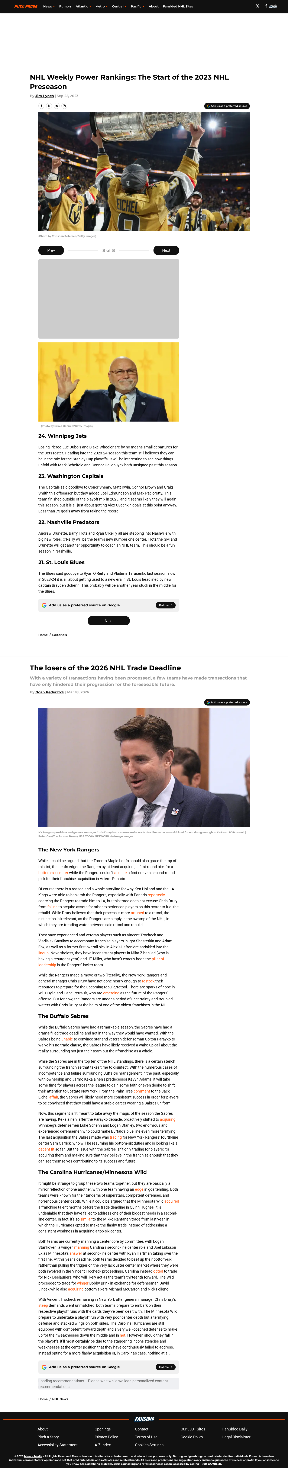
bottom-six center (53, 872)
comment (142, 1091)
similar (86, 1219)
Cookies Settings (149, 1445)
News (47, 6)
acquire (120, 872)
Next (166, 250)
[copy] (64, 106)
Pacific (136, 6)
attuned (137, 913)
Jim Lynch (44, 96)
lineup (43, 953)
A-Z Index (103, 1445)
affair (53, 1097)
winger (82, 1283)
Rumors (65, 6)
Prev (51, 250)
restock (148, 981)
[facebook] (266, 6)
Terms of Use (146, 1437)
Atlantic (82, 6)
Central (117, 6)
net (122, 1335)
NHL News (60, 1399)
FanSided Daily (234, 1429)
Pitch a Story (48, 1437)
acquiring (167, 1119)
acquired (171, 1201)
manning (81, 1247)
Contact (141, 1429)
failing (52, 907)
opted (158, 1271)
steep (43, 1305)
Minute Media (33, 1456)
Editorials (59, 635)
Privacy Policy (106, 1437)
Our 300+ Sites (193, 1429)
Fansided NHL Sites (178, 6)
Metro (100, 6)
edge (139, 1189)
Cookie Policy (192, 1437)
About (154, 6)
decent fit (46, 1149)
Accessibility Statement (58, 1445)
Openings (103, 1429)
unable (67, 1039)
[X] (257, 6)
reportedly (156, 895)
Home (43, 635)
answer (75, 1253)
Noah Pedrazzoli (49, 692)
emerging (111, 993)
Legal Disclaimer (236, 1437)
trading (116, 1137)
